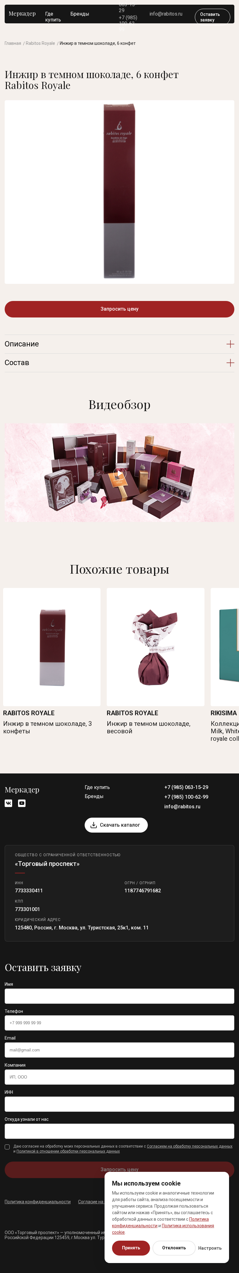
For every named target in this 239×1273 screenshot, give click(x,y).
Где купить (53, 17)
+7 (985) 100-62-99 (128, 23)
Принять (131, 1247)
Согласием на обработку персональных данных (189, 1146)
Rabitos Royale (40, 43)
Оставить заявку (210, 17)
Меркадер (22, 13)
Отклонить (174, 1247)
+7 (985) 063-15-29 (186, 787)
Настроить (210, 1248)
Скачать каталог (120, 825)
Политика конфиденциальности (38, 1201)
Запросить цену (119, 309)
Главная (13, 43)
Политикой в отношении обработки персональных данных (68, 1151)
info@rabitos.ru (165, 14)
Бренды (79, 14)
